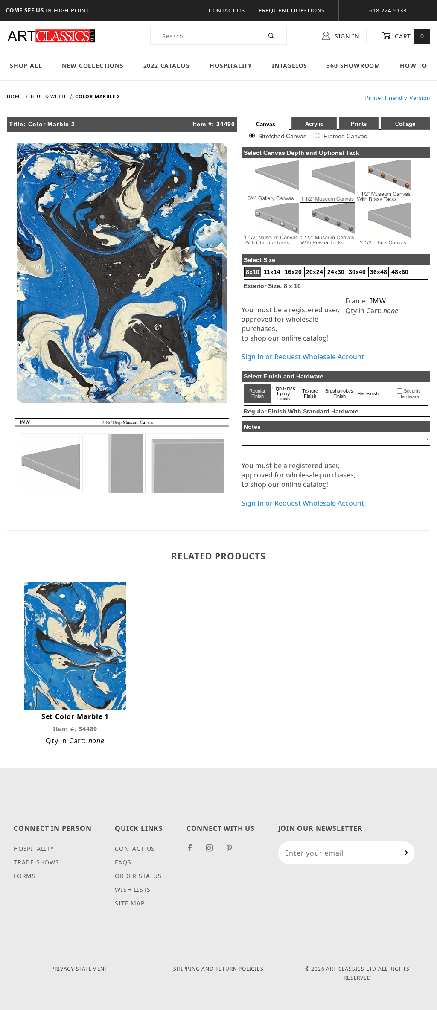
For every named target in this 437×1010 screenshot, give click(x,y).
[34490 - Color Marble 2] (122, 272)
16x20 (293, 271)
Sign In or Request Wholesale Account (303, 356)
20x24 (314, 271)
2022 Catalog (166, 65)
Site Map (129, 903)
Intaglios (289, 65)
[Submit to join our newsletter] (405, 852)
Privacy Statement (79, 968)
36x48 (378, 271)
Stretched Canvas (282, 136)
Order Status (138, 876)
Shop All (26, 65)
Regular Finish (257, 393)
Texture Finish (310, 393)
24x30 (335, 271)
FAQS (123, 862)
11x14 (272, 271)
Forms (25, 876)
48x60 (399, 271)
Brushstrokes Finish (339, 393)
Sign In (346, 36)
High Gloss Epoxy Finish (283, 393)
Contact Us (227, 10)
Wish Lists (133, 889)
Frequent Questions (292, 10)
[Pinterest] (233, 851)
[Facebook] (193, 851)
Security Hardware (410, 393)
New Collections (93, 65)
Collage (405, 124)
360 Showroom (353, 65)
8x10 (252, 271)
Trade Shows (36, 862)
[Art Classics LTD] (51, 35)
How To (413, 65)
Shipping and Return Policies (218, 968)
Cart (408, 36)
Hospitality (231, 65)
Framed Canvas (345, 136)
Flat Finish (368, 393)
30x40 (357, 271)
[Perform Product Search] (271, 35)
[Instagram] (213, 851)
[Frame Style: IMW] (122, 455)
